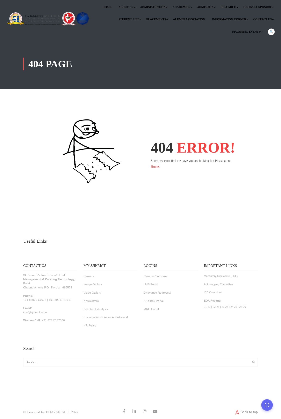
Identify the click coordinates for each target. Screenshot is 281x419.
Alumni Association (189, 19)
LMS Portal (151, 284)
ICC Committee (213, 292)
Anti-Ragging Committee (218, 284)
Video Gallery (92, 292)
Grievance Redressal (157, 292)
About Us (125, 7)
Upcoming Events (246, 31)
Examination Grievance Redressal (106, 317)
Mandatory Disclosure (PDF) (221, 276)
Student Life (128, 19)
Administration (153, 7)
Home (106, 7)
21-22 (207, 306)
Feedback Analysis (96, 309)
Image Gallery (93, 284)
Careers (89, 276)
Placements (156, 19)
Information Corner (229, 19)
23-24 (225, 306)
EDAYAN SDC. (58, 412)
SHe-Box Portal (154, 300)
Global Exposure (257, 7)
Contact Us (262, 19)
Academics (181, 7)
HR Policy (90, 325)
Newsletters (91, 300)
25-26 (242, 306)
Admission (205, 7)
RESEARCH (228, 7)
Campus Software (155, 276)
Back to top (249, 412)
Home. (155, 166)
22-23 (216, 306)
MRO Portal (151, 309)
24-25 (233, 306)
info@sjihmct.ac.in (35, 312)
